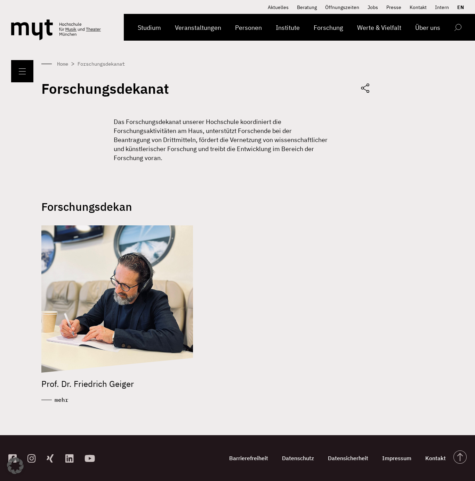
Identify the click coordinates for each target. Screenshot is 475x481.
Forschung (328, 28)
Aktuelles (278, 7)
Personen (248, 28)
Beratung (307, 7)
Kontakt (418, 7)
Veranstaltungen (198, 28)
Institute (288, 28)
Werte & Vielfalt (379, 28)
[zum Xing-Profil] (53, 458)
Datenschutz (298, 458)
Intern (442, 7)
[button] (15, 465)
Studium (149, 28)
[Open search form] (457, 28)
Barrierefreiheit (248, 458)
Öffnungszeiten (342, 7)
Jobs (373, 7)
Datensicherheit (348, 458)
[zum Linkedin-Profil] (72, 458)
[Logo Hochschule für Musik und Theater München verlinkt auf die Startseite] (32, 29)
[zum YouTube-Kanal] (91, 458)
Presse (393, 7)
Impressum (396, 458)
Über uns (427, 28)
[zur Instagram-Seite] (34, 458)
